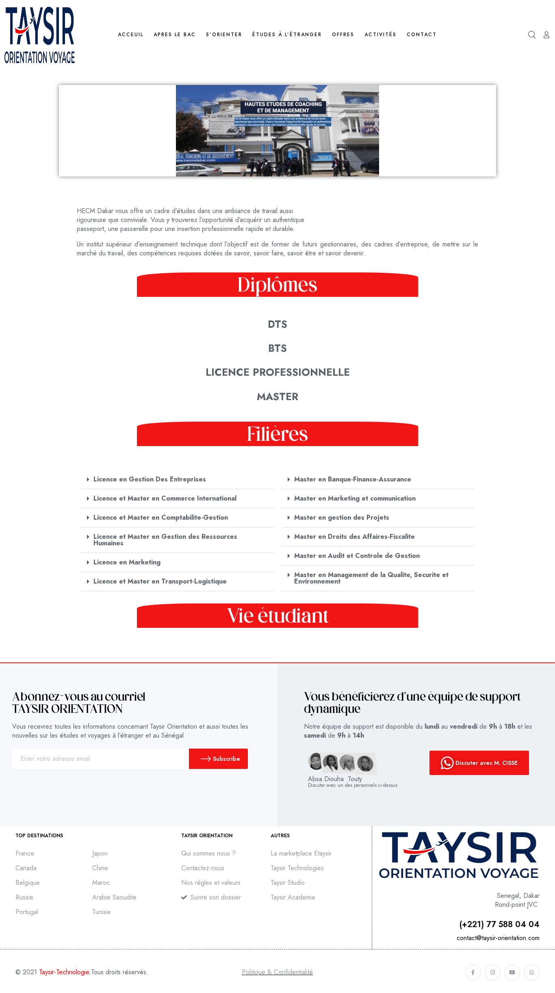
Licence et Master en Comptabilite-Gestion (160, 517)
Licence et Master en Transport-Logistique (160, 581)
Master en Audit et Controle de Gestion (357, 555)
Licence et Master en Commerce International (164, 498)
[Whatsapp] (532, 972)
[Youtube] (512, 972)
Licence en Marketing (126, 562)
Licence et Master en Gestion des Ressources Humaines (165, 540)
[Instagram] (493, 972)
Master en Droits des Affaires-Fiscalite (354, 536)
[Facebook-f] (473, 972)
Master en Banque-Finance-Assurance (352, 479)
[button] (177, 479)
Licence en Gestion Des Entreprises (149, 479)
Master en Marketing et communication (355, 498)
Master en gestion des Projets (341, 517)
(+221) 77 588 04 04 (500, 924)
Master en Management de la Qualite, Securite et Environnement (371, 578)
